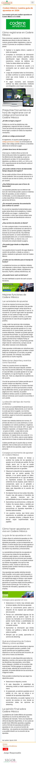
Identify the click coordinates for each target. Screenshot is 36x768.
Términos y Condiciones (10, 746)
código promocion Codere (10, 142)
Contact (5, 744)
